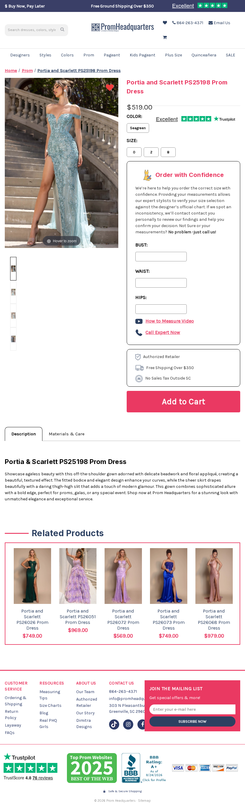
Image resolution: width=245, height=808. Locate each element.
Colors (67, 55)
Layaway (13, 725)
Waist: (142, 271)
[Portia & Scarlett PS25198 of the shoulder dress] (13, 339)
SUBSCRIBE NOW (192, 721)
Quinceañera (204, 55)
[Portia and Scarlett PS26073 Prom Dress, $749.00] (168, 576)
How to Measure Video (170, 321)
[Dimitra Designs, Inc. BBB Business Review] (144, 768)
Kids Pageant (142, 55)
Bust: (141, 245)
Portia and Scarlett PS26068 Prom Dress (214, 619)
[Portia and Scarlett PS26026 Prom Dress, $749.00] (32, 576)
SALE (230, 55)
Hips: (141, 297)
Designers (20, 55)
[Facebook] (142, 724)
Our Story (85, 713)
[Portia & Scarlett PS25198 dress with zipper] (13, 292)
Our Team (85, 691)
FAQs (10, 732)
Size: (132, 140)
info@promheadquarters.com (138, 698)
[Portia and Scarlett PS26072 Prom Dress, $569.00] (123, 576)
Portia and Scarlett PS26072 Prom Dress (123, 619)
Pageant (112, 55)
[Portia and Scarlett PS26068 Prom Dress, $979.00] (214, 576)
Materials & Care (67, 434)
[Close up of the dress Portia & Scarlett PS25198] (13, 315)
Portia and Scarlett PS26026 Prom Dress (32, 619)
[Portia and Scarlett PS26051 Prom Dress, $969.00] (78, 576)
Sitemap (144, 801)
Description (23, 434)
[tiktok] (114, 724)
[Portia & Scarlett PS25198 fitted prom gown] (13, 268)
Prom (88, 55)
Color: (134, 116)
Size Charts (50, 705)
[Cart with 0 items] (164, 37)
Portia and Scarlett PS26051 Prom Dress (78, 616)
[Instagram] (128, 724)
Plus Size (173, 55)
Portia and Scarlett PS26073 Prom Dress (169, 619)
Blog (43, 713)
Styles (45, 55)
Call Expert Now (163, 332)
